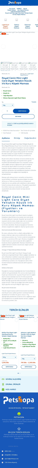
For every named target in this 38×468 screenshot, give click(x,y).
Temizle (34, 102)
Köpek (25, 8)
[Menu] (4, 2)
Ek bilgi (17, 138)
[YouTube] (28, 446)
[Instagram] (22, 446)
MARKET (19, 8)
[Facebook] (20, 446)
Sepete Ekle (22, 111)
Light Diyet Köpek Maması (18, 11)
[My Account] (29, 3)
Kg (2, 102)
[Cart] (35, 3)
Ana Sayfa (12, 8)
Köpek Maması (12, 10)
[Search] (26, 3)
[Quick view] (16, 320)
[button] (18, 373)
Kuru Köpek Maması (23, 10)
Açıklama (6, 138)
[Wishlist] (32, 3)
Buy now (18, 116)
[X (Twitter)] (25, 446)
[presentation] (3, 46)
